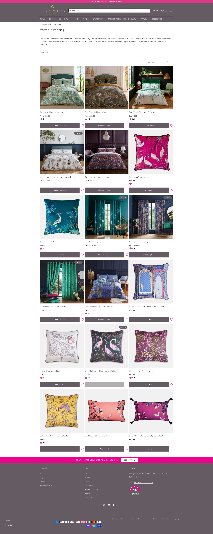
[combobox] (109, 11)
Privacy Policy (89, 485)
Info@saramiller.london (143, 482)
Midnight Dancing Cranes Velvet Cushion (101, 371)
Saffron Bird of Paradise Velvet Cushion (55, 436)
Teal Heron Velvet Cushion (50, 242)
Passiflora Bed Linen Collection (51, 112)
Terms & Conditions (92, 489)
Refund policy (156, 519)
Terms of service (166, 519)
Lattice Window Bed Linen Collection (99, 307)
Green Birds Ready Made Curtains (53, 307)
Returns (87, 482)
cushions (84, 41)
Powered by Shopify (133, 519)
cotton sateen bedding (112, 41)
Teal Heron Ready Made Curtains (97, 242)
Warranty (88, 493)
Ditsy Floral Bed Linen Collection (97, 177)
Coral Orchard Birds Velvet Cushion (98, 436)
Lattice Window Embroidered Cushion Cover (146, 307)
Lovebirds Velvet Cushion (50, 371)
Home (42, 24)
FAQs (86, 474)
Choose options (60, 125)
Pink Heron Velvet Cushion (139, 177)
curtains (63, 41)
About (42, 474)
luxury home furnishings (95, 38)
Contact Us (89, 497)
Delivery (87, 478)
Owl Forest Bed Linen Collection (97, 112)
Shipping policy (178, 519)
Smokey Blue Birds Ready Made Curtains (144, 242)
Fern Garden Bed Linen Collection (142, 112)
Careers (42, 482)
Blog (41, 478)
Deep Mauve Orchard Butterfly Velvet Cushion (147, 436)
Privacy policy (145, 519)
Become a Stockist (46, 485)
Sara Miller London (122, 519)
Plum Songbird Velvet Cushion (141, 371)
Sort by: (143, 62)
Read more (45, 52)
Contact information (191, 519)
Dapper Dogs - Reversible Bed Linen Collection (58, 177)
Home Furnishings (53, 24)
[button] (106, 1)
